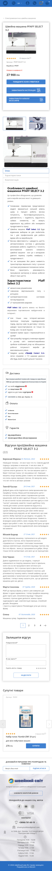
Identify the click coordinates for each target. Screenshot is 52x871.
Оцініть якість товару (14, 668)
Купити (36, 746)
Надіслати (26, 675)
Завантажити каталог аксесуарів (19, 99)
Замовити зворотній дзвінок (26, 793)
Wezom (32, 867)
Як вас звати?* (11, 659)
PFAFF (17, 66)
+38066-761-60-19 (27, 822)
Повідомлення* (12, 643)
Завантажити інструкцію (24, 90)
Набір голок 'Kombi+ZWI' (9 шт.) (21, 736)
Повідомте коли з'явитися (26, 82)
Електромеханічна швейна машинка (20, 18)
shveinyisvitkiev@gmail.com (28, 827)
